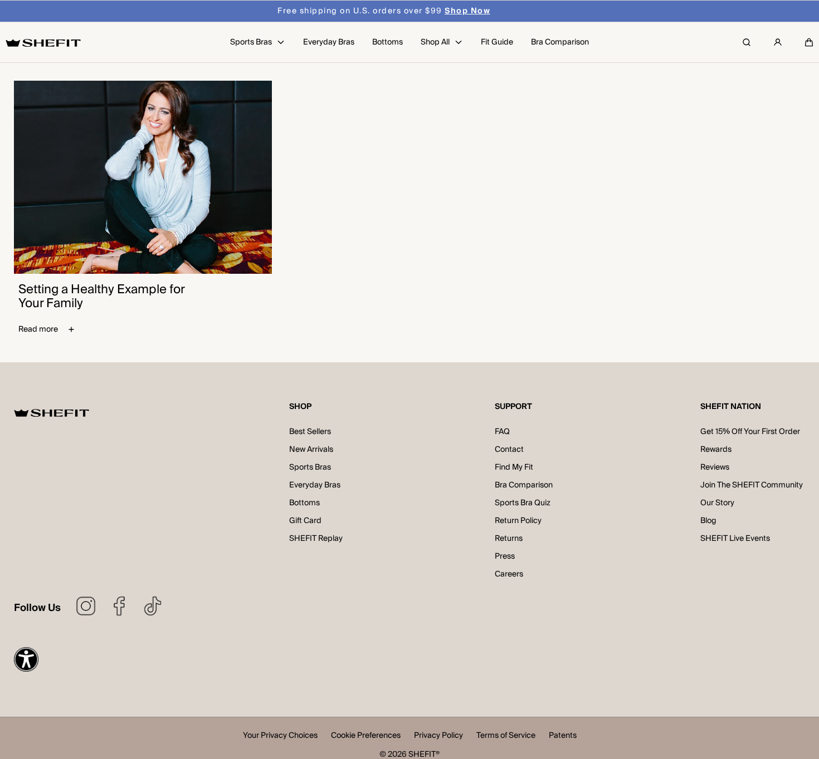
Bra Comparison (524, 485)
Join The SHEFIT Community (751, 485)
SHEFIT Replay (316, 538)
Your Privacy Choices (280, 736)
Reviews (714, 467)
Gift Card (305, 521)
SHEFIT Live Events (735, 538)
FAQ (502, 431)
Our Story (717, 503)
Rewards (716, 449)
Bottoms (304, 503)
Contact (509, 449)
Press (505, 556)
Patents (563, 736)
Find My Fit (514, 467)
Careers (509, 574)
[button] (809, 42)
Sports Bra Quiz (522, 503)
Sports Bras (310, 467)
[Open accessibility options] (26, 659)
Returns (509, 538)
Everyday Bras (314, 485)
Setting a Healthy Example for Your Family (101, 296)
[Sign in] (777, 42)
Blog (708, 521)
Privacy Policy (438, 736)
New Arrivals (311, 449)
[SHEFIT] (43, 42)
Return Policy (518, 521)
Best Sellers (310, 431)
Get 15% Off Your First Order (750, 431)
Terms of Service (505, 736)
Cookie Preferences (366, 736)
